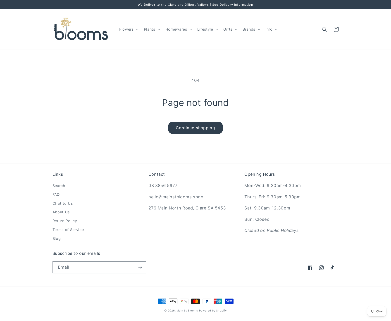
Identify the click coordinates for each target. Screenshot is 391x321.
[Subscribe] (140, 267)
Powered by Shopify (213, 310)
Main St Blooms (187, 310)
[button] (128, 29)
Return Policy (64, 221)
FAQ (56, 194)
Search (58, 185)
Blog (56, 238)
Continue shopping (195, 127)
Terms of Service (68, 229)
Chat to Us (62, 203)
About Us (61, 212)
